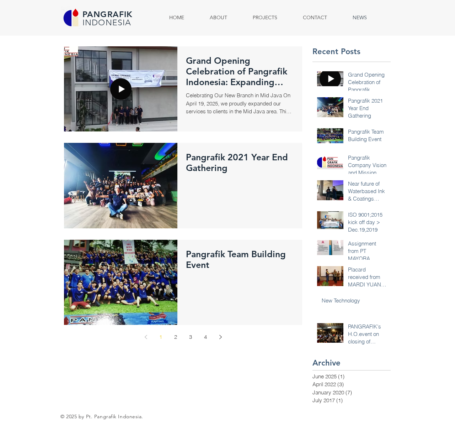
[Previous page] (145, 337)
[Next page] (220, 337)
